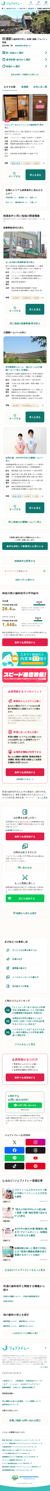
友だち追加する (27, 898)
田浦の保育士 (8, 1301)
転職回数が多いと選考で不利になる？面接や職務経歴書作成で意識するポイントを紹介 (31, 1251)
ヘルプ (4, 1384)
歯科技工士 (26, 1326)
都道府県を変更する (23, 45)
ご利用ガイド (7, 1380)
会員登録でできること (25, 779)
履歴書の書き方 (19, 968)
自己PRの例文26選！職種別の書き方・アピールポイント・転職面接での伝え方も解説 (31, 1232)
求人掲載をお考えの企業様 (12, 1401)
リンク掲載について (33, 1401)
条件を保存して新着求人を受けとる (25, 74)
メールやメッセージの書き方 (25, 977)
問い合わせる (25, 867)
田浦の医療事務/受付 (31, 1296)
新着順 (25, 86)
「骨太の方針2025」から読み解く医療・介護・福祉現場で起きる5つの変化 (31, 1212)
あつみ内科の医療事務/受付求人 (20, 262)
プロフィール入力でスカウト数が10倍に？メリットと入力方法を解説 (31, 1193)
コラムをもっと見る (25, 1044)
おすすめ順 (9, 86)
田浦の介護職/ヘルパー (12, 1296)
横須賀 (23, 197)
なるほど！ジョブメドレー (31, 1384)
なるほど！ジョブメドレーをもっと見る (25, 1269)
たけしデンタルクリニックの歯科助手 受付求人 (24, 126)
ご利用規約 (19, 1380)
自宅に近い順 (40, 86)
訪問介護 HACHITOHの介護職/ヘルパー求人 (24, 459)
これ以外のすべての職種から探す (25, 1333)
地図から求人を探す (26, 913)
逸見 (33, 197)
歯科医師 (10, 1321)
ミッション (14, 1384)
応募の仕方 (17, 959)
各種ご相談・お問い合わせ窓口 (25, 1420)
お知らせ (16, 1387)
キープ (31, 4)
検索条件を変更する (25, 560)
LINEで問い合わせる (26, 1105)
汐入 (9, 202)
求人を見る (35, 174)
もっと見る (43, 797)
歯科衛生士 (27, 1321)
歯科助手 (10, 1326)
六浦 (33, 202)
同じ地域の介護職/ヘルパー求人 (25, 521)
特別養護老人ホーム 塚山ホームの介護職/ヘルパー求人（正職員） (24, 368)
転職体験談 (6, 1387)
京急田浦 (11, 197)
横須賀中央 (21, 202)
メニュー (46, 4)
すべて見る (44, 1367)
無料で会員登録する (25, 642)
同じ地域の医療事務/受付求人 (25, 323)
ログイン (38, 4)
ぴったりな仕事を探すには (24, 950)
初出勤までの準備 (20, 986)
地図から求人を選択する (24, 579)
